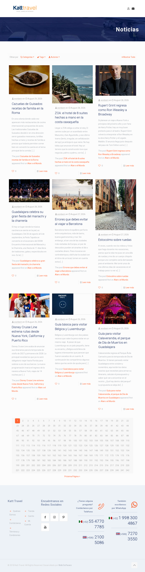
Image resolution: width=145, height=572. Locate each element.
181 (38, 460)
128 (106, 445)
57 (80, 431)
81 (91, 436)
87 (122, 436)
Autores (54, 57)
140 (54, 450)
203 (38, 465)
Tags (42, 57)
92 (33, 440)
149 (101, 450)
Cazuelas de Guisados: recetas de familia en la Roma (27, 108)
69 (28, 436)
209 (70, 465)
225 (38, 470)
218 (117, 465)
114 (33, 445)
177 (17, 460)
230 (64, 470)
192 (96, 460)
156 (22, 455)
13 (80, 421)
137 (38, 450)
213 (91, 465)
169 (91, 455)
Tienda (31, 511)
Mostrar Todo (129, 57)
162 (54, 455)
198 (127, 460)
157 (28, 455)
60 (96, 431)
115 (38, 445)
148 (96, 450)
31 (59, 426)
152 (117, 450)
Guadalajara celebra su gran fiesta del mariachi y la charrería (29, 216)
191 (91, 460)
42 (117, 426)
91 (28, 440)
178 (22, 460)
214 (96, 465)
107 (112, 440)
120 (64, 445)
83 (101, 436)
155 (17, 455)
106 (106, 440)
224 (33, 470)
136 (33, 450)
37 (91, 426)
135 (28, 450)
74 (54, 436)
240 (117, 470)
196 (117, 460)
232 (75, 470)
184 (54, 460)
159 (38, 455)
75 (59, 436)
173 (112, 455)
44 (127, 426)
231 (70, 470)
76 (65, 436)
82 (96, 436)
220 (127, 465)
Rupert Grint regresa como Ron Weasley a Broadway (112, 109)
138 (43, 450)
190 (85, 460)
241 (122, 470)
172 (106, 455)
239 (112, 470)
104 (96, 440)
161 (49, 455)
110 (127, 440)
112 (22, 445)
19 (112, 421)
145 (80, 450)
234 (85, 470)
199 (17, 465)
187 (70, 460)
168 (85, 455)
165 (70, 455)
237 (101, 470)
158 (33, 455)
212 (85, 465)
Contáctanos (15, 523)
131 (122, 445)
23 (17, 426)
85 (112, 436)
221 (17, 470)
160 (43, 455)
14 (86, 421)
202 (33, 465)
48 (33, 431)
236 (96, 470)
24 (23, 426)
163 (59, 455)
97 (59, 440)
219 (122, 465)
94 (44, 440)
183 (49, 460)
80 (86, 436)
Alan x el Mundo (34, 163)
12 (75, 421)
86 (117, 436)
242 (127, 470)
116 (43, 445)
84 (106, 436)
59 (91, 431)
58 (86, 431)
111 (17, 445)
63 (112, 431)
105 (101, 440)
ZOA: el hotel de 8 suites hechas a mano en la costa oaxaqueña (71, 117)
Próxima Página (71, 476)
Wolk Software (65, 565)
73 (49, 436)
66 (127, 431)
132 (127, 445)
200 (22, 465)
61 (101, 431)
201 (28, 465)
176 (127, 455)
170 (96, 455)
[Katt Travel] (24, 8)
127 (101, 445)
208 (64, 465)
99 (70, 440)
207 (59, 465)
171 (101, 455)
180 (33, 460)
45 (17, 431)
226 (43, 470)
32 (65, 426)
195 (112, 460)
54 (65, 431)
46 (23, 431)
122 (75, 445)
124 (85, 445)
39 (101, 426)
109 (122, 440)
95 (49, 440)
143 (70, 450)
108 (117, 440)
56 (75, 431)
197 (122, 460)
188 (75, 460)
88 (127, 436)
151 (112, 450)
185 (59, 460)
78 (75, 436)
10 (65, 421)
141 (59, 450)
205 (49, 465)
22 (127, 421)
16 (96, 421)
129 (112, 445)
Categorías (28, 57)
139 (49, 450)
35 (80, 426)
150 (106, 450)
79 (80, 436)
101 (80, 440)
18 (106, 421)
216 (106, 465)
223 (28, 470)
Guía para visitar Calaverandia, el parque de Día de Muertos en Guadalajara (113, 394)
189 (80, 460)
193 (101, 460)
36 (86, 426)
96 (54, 440)
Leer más (43, 171)
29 (49, 426)
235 (91, 470)
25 (28, 426)
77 (70, 436)
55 (70, 431)
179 (28, 460)
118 (54, 445)
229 (59, 470)
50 (44, 431)
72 (44, 436)
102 (85, 440)
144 (75, 450)
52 (54, 431)
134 (22, 450)
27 (38, 426)
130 (117, 445)
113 (28, 445)
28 (44, 426)
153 (122, 450)
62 (106, 431)
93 (38, 440)
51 (49, 431)
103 (91, 440)
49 (38, 431)
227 (49, 470)
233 (80, 470)
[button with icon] (45, 517)
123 (80, 445)
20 (117, 421)
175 (122, 455)
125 (91, 445)
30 (54, 426)
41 (112, 426)
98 (65, 440)
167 (80, 455)
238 (106, 470)
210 (75, 465)
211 (80, 465)
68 (23, 436)
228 (54, 470)
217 (112, 465)
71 (38, 436)
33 (70, 426)
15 (91, 421)
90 (23, 440)
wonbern (18, 99)
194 (106, 460)
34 (75, 426)
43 (122, 426)
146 (85, 450)
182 (43, 460)
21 (122, 421)
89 (17, 440)
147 (91, 450)
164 (64, 455)
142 (64, 450)
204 (43, 465)
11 (70, 421)
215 (101, 465)
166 (75, 455)
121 (70, 445)
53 (59, 431)
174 (117, 455)
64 (117, 431)
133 (17, 450)
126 (96, 445)
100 (75, 440)
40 (106, 426)
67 (17, 436)
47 (28, 431)
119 (59, 445)
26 (33, 426)
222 (22, 470)
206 (54, 465)
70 (33, 436)
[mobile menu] (118, 8)
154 (127, 450)
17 (101, 421)
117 (49, 445)
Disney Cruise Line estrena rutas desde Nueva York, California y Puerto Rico (28, 384)
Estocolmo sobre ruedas (114, 240)
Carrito (31, 516)
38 (96, 426)
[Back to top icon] (134, 565)
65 (122, 431)
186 (64, 460)
